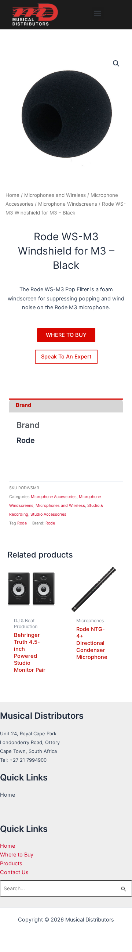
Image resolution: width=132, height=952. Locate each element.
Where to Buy (16, 854)
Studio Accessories (48, 514)
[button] (98, 13)
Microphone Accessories (54, 496)
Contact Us (14, 872)
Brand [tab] (23, 405)
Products (11, 863)
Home (12, 195)
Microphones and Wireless (55, 195)
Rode (22, 523)
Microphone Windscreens (67, 204)
